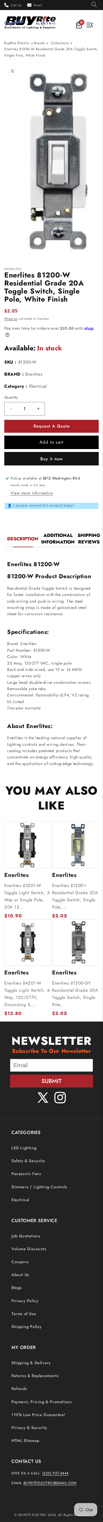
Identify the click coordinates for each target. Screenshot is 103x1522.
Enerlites (33, 374)
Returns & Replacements (34, 1376)
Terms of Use (23, 1314)
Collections (60, 43)
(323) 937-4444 (55, 1473)
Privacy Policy (24, 1301)
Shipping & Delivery (31, 1363)
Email (38, 5)
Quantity (11, 397)
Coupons (20, 1262)
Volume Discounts (28, 1249)
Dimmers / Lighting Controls (39, 1187)
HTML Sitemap (25, 1440)
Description (22, 538)
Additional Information (58, 538)
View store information (32, 493)
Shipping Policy (26, 1326)
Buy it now (51, 459)
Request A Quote (51, 426)
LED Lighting (23, 1148)
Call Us (16, 5)
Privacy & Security (29, 1427)
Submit (51, 1081)
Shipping (10, 319)
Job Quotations (25, 1236)
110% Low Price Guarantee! (38, 1415)
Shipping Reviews (89, 538)
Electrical (20, 1200)
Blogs (16, 1287)
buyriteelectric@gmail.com (50, 1483)
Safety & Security (28, 1161)
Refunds (19, 1388)
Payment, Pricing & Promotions (41, 1402)
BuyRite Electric (17, 43)
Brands (39, 43)
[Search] (94, 5)
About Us (20, 1275)
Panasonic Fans (26, 1174)
